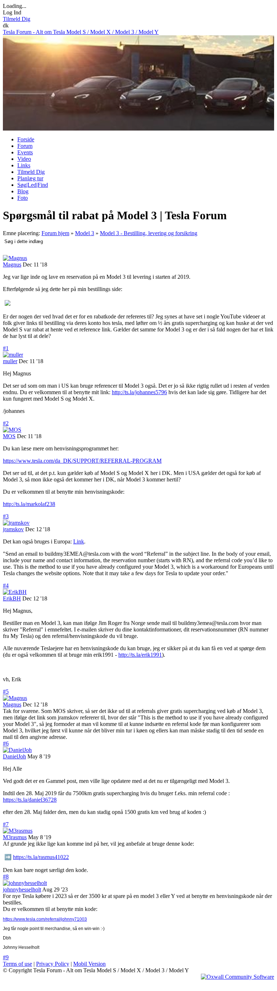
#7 (6, 824)
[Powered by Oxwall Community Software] (237, 977)
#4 (6, 585)
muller (10, 361)
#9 (6, 957)
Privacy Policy (52, 964)
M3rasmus (15, 837)
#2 (6, 423)
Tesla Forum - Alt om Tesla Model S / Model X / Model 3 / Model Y (81, 32)
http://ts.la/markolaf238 (29, 504)
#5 (6, 691)
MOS (9, 436)
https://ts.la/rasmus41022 (41, 857)
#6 (6, 743)
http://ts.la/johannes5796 (139, 392)
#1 (6, 348)
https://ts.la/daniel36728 (30, 800)
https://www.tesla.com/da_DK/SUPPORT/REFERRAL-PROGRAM (82, 461)
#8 (6, 876)
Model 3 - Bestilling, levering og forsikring (148, 233)
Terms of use (17, 964)
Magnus (12, 264)
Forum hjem (55, 233)
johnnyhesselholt (22, 889)
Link (78, 541)
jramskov (13, 529)
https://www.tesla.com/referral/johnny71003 (45, 919)
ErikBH (12, 598)
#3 (6, 516)
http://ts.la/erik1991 (140, 655)
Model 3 (84, 233)
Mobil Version (89, 964)
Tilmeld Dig (16, 19)
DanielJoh (14, 756)
